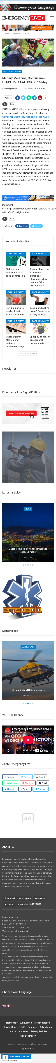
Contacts (23, 1031)
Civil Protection (42, 1023)
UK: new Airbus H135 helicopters (28, 690)
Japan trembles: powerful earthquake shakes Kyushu (28, 550)
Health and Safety (12, 71)
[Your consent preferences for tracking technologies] (5, 1058)
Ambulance (26, 1023)
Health (12, 104)
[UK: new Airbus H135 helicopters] (28, 670)
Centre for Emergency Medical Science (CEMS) (26, 116)
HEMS (22, 1027)
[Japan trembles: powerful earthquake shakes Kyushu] (28, 532)
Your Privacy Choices (19, 1057)
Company (32, 1027)
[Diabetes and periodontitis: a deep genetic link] (16, 259)
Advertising (46, 1027)
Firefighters (10, 1027)
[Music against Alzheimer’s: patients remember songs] (16, 326)
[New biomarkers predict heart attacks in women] (16, 297)
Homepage (12, 1023)
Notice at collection (9, 1060)
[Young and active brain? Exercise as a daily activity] (40, 297)
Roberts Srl (29, 1049)
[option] (28, 533)
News (28, 509)
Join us (12, 1031)
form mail (24, 931)
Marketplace (28, 647)
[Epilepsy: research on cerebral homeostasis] (40, 326)
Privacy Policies (39, 1031)
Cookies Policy (28, 1036)
